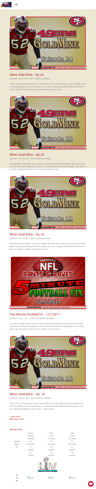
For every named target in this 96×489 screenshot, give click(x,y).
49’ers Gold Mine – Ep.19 (27, 234)
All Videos (46, 78)
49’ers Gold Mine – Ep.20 (27, 154)
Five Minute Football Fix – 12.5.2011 (35, 314)
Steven (14, 78)
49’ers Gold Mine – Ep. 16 (27, 394)
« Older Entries (15, 417)
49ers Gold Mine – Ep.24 (27, 74)
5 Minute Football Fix (38, 318)
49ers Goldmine (36, 78)
